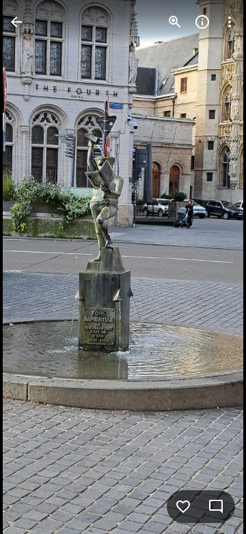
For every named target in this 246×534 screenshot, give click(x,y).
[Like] (183, 506)
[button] (38, 267)
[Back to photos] (16, 21)
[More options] (229, 22)
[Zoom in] (175, 22)
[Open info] (202, 22)
